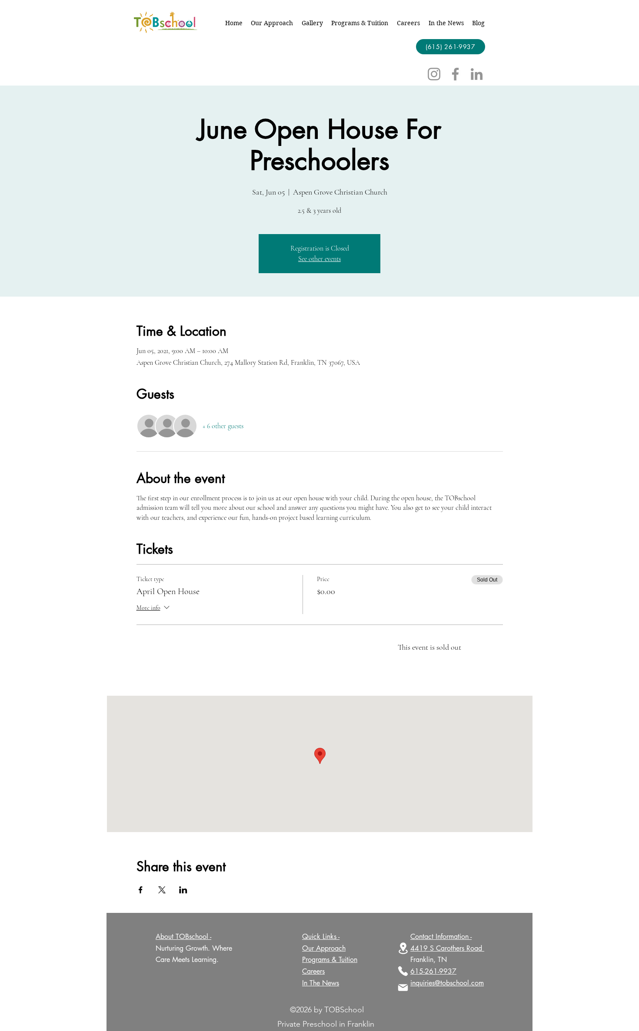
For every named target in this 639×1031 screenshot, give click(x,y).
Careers (313, 971)
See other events (319, 258)
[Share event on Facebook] (140, 889)
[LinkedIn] (476, 74)
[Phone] (403, 971)
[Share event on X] (162, 889)
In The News (320, 983)
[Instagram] (434, 74)
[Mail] (403, 987)
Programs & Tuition (329, 959)
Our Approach (324, 948)
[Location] (403, 948)
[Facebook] (455, 74)
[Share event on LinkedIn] (183, 889)
